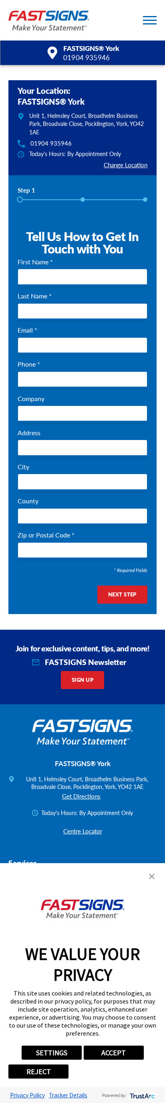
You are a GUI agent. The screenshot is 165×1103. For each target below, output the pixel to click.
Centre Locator (82, 831)
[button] (150, 20)
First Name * (35, 262)
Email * (27, 330)
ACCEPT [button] (113, 1052)
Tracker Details (68, 1095)
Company (31, 399)
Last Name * (35, 296)
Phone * (29, 364)
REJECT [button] (38, 1071)
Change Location (125, 164)
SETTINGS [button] (51, 1052)
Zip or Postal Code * (46, 535)
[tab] (26, 192)
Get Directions (81, 796)
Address (29, 433)
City (23, 467)
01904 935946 (86, 57)
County (28, 501)
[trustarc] (142, 1095)
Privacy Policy (27, 1095)
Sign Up (82, 679)
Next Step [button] (122, 594)
